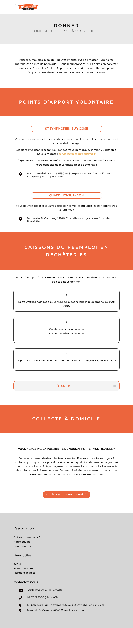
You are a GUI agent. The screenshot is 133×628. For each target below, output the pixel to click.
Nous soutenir (22, 546)
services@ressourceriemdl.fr (77, 153)
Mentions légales (24, 572)
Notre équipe (21, 541)
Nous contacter (23, 568)
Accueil (18, 564)
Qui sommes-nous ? (26, 537)
